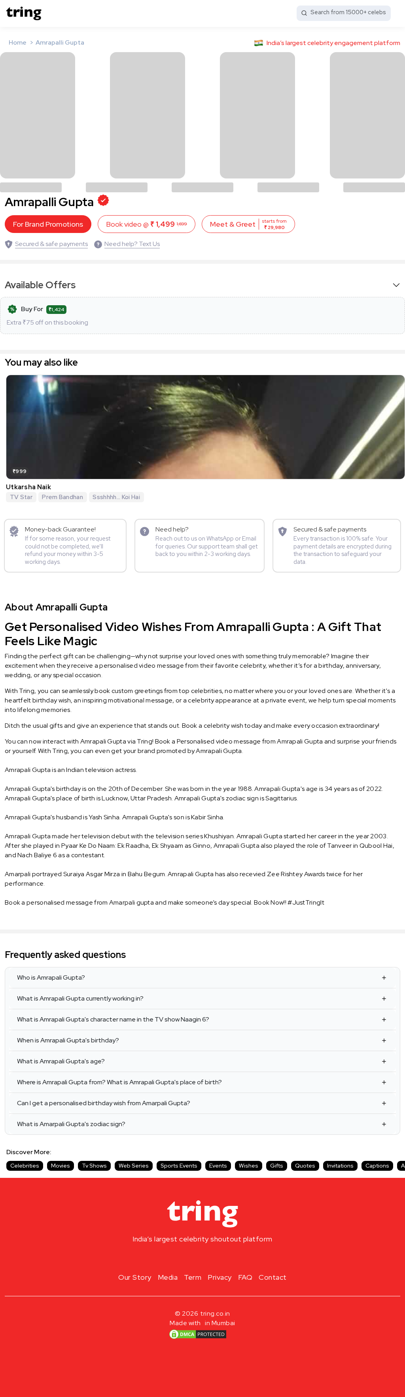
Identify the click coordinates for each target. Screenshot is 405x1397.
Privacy (220, 1277)
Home (17, 42)
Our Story (134, 1277)
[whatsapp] (227, 1257)
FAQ (245, 1277)
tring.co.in (215, 1313)
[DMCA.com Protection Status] (198, 1334)
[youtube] (215, 1257)
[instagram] (177, 1257)
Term (192, 1277)
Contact (273, 1277)
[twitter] (202, 1257)
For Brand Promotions (48, 224)
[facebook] (190, 1257)
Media (168, 1277)
